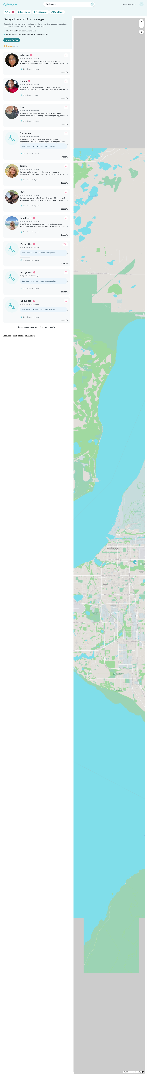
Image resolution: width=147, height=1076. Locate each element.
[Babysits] (10, 4)
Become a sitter (129, 4)
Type (10, 12)
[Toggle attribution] (143, 1072)
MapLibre (126, 1072)
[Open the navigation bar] (141, 4)
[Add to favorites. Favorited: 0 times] (66, 55)
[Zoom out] (141, 26)
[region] (109, 546)
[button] (135, 562)
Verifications (41, 12)
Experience (25, 12)
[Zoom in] (141, 21)
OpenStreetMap (136, 1072)
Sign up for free (11, 40)
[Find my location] (141, 32)
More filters (58, 12)
